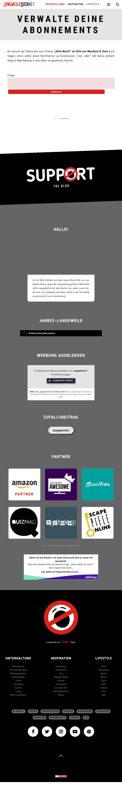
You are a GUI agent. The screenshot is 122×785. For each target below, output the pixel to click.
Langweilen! (61, 430)
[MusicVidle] (98, 484)
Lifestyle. (93, 4)
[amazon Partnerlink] (24, 484)
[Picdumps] (61, 522)
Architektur (61, 669)
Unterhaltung (18, 658)
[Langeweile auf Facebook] (33, 731)
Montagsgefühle (18, 673)
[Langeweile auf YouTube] (75, 731)
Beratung (39, 717)
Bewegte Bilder (61, 677)
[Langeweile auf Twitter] (47, 731)
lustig (18, 691)
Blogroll (18, 711)
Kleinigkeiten (18, 677)
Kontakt (68, 711)
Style (103, 684)
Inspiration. (76, 4)
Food (103, 666)
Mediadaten (85, 711)
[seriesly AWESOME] (61, 484)
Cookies (74, 717)
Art (61, 673)
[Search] (117, 4)
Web (104, 694)
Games (18, 687)
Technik (104, 687)
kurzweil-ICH (61, 687)
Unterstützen (50, 711)
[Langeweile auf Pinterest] (89, 731)
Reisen (104, 677)
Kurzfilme (18, 684)
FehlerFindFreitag (18, 669)
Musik (104, 673)
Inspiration (61, 658)
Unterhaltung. (55, 4)
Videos (61, 694)
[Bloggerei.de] (61, 776)
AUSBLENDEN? (64, 118)
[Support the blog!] (61, 177)
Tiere (103, 691)
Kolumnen (104, 669)
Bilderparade (18, 666)
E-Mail (11, 75)
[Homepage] (21, 4)
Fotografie (61, 684)
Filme (18, 680)
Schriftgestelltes (61, 691)
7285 (65, 642)
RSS (86, 717)
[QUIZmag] (24, 522)
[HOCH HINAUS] (61, 755)
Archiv (33, 711)
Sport (103, 680)
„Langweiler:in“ (80, 370)
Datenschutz (57, 717)
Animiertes (61, 666)
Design (61, 680)
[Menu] (108, 4)
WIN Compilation (18, 694)
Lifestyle (103, 658)
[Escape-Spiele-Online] (98, 522)
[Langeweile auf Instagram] (61, 731)
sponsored (103, 711)
